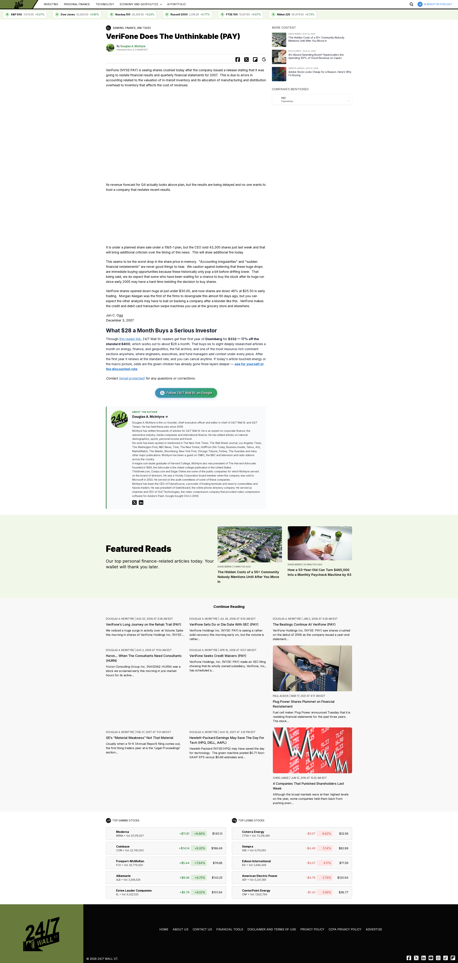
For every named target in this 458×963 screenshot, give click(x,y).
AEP (244, 879)
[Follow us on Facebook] (409, 958)
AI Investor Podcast (438, 4)
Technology (105, 4)
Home (163, 929)
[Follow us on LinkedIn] (423, 958)
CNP (244, 894)
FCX (118, 865)
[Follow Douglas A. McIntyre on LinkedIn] (141, 502)
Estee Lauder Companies (134, 890)
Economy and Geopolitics (139, 4)
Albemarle (123, 876)
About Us (180, 929)
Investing (51, 4)
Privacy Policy (312, 929)
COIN (119, 850)
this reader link (130, 339)
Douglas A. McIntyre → (150, 416)
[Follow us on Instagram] (438, 958)
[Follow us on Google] (264, 59)
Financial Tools (229, 929)
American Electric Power (259, 876)
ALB (118, 879)
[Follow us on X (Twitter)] (416, 958)
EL (117, 894)
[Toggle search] (411, 4)
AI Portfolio (176, 4)
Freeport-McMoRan (130, 861)
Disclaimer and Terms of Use (271, 929)
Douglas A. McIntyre (132, 46)
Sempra (247, 846)
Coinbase (123, 846)
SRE (244, 850)
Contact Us (202, 929)
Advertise (374, 929)
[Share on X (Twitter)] (246, 59)
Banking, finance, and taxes (132, 27)
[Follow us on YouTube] (431, 958)
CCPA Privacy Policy (345, 929)
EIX (244, 865)
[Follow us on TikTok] (445, 958)
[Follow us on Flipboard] (255, 59)
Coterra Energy (253, 832)
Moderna (122, 832)
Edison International (256, 861)
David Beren (225, 566)
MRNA (119, 835)
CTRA (245, 835)
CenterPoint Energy (256, 890)
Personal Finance (77, 4)
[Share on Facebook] (237, 59)
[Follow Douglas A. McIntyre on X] (134, 502)
